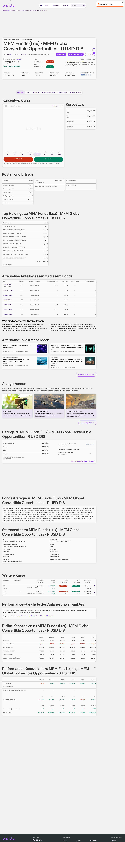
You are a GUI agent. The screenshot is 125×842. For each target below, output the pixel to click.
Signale (91, 54)
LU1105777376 (7, 305)
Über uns (113, 840)
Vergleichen (75, 54)
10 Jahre (49, 616)
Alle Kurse (36, 92)
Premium (66, 5)
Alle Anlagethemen (87, 423)
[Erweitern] (82, 54)
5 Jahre (41, 616)
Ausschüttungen (63, 92)
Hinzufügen (61, 54)
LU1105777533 (7, 284)
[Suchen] (84, 5)
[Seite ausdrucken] (94, 49)
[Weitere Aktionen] (94, 586)
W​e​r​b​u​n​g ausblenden (64, 23)
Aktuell (47, 5)
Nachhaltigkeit (76, 92)
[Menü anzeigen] (41, 5)
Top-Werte (93, 840)
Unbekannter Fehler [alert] (106, 4)
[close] (122, 2)
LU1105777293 (7, 300)
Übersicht (20, 92)
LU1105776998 (8, 290)
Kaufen (50, 67)
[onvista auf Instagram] (40, 840)
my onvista (56, 5)
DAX (64, 840)
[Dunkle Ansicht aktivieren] (11, 1)
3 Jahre (33, 616)
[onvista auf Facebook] (34, 840)
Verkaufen (50, 61)
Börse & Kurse (5, 10)
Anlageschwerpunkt (48, 92)
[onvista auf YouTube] (37, 840)
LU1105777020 (7, 295)
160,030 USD (63, 586)
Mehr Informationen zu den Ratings (82, 461)
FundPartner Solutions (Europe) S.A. (40, 54)
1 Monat (19, 616)
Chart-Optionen (56, 106)
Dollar (78, 840)
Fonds (11, 10)
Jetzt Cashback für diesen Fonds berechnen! (75, 61)
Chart (28, 92)
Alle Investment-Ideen (86, 374)
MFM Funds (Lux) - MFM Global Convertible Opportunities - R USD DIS (30, 10)
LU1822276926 (8, 314)
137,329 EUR (63, 591)
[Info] (93, 73)
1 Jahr (26, 616)
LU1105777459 (7, 310)
